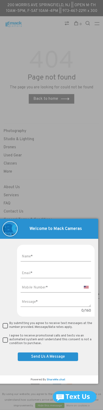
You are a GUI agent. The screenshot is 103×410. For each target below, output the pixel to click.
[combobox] (86, 287)
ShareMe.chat (56, 380)
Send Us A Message (48, 356)
